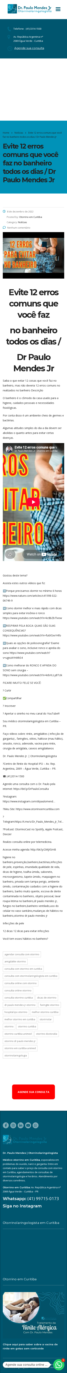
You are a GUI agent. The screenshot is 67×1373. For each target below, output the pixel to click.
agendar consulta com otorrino (21, 954)
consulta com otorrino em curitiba (23, 968)
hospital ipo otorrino (15, 1012)
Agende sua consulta (29, 48)
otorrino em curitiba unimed (20, 1048)
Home (6, 132)
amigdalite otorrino (15, 961)
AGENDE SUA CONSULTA (33, 1092)
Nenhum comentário (18, 227)
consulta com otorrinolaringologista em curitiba (30, 976)
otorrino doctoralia (46, 1033)
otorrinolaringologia (15, 1055)
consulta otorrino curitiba (18, 997)
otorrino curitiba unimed (18, 1033)
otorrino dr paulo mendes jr (20, 1041)
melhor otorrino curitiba (45, 1012)
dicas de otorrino (46, 997)
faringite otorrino (49, 1005)
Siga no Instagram (22, 1206)
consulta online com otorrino (20, 983)
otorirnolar (46, 1019)
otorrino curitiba (27, 1026)
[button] (58, 1364)
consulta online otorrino (17, 990)
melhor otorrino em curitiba (19, 1019)
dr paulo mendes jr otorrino (20, 1005)
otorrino (9, 1026)
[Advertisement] (33, 89)
